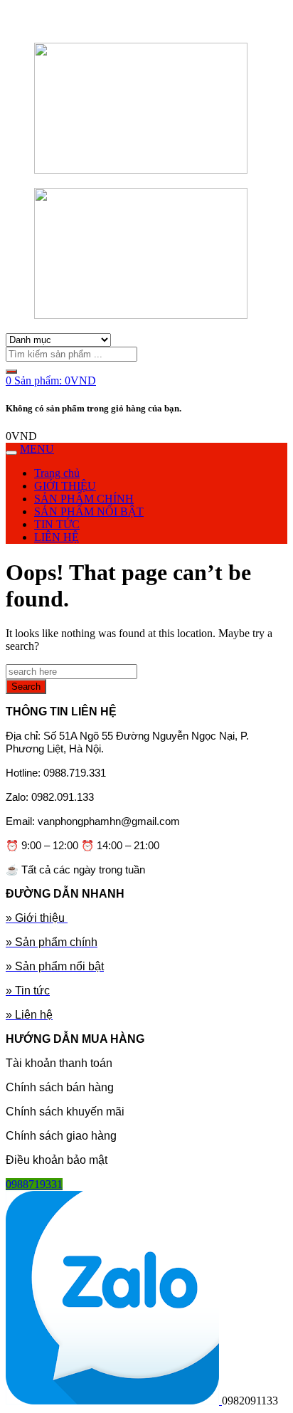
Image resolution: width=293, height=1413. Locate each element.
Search (26, 686)
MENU (37, 449)
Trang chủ (57, 473)
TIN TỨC (57, 524)
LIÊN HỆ (56, 537)
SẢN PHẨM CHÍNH (84, 499)
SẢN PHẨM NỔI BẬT (89, 511)
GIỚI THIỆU (65, 486)
